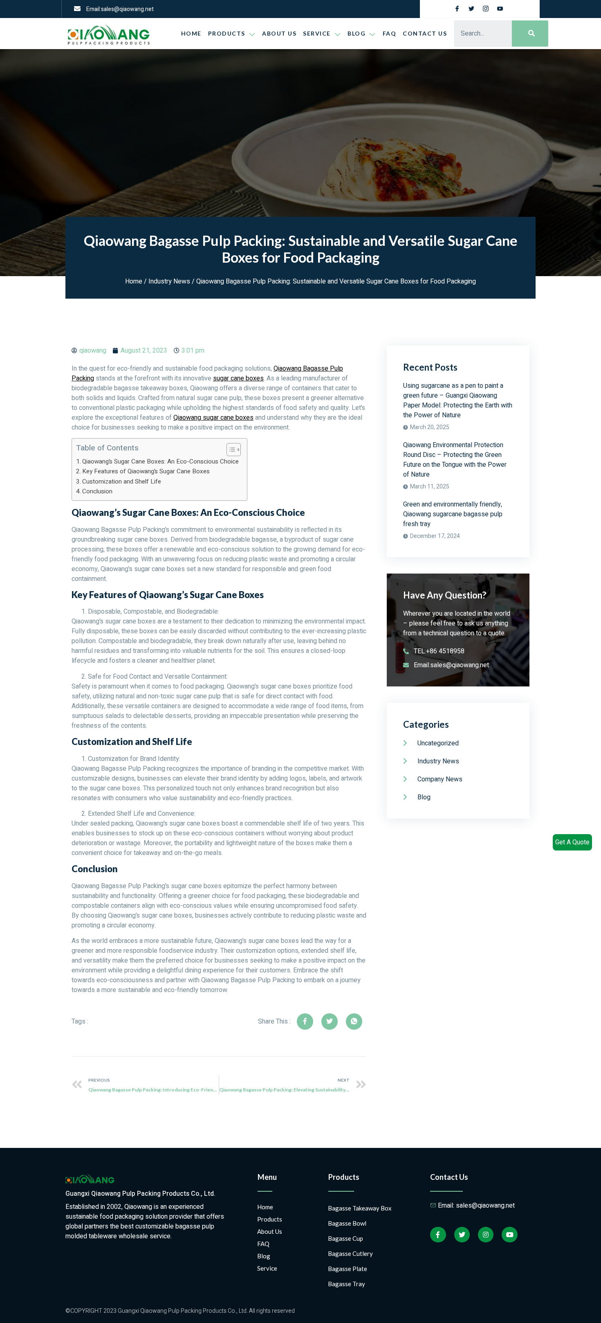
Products (226, 33)
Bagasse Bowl (347, 1223)
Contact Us (425, 33)
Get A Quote (572, 842)
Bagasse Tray (346, 1283)
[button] (229, 450)
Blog (263, 1256)
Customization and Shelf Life (121, 481)
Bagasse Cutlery (350, 1253)
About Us (279, 33)
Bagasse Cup (345, 1238)
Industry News (169, 281)
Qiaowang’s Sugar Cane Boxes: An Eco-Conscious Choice (160, 461)
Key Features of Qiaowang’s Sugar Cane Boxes (146, 471)
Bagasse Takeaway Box (360, 1208)
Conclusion (97, 491)
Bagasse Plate (347, 1268)
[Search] (530, 33)
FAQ (390, 33)
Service (317, 33)
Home (191, 33)
